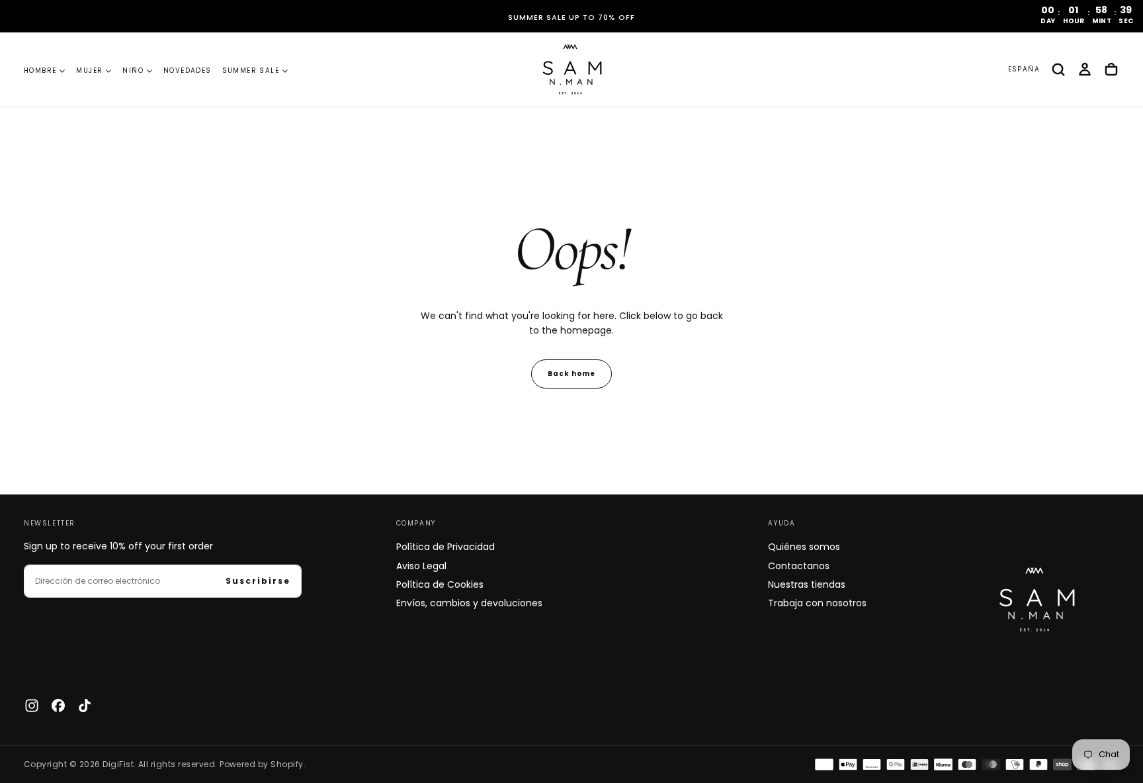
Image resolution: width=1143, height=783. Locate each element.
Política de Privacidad (445, 546)
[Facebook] (58, 706)
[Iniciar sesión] (1085, 69)
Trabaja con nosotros (817, 603)
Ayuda (781, 523)
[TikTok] (85, 706)
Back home (571, 374)
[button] (1024, 70)
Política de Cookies (440, 584)
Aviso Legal (421, 566)
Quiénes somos (804, 546)
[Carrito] (1111, 69)
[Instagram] (32, 706)
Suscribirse (258, 580)
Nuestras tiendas (806, 584)
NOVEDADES (187, 70)
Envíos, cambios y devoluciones (469, 603)
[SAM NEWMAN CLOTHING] (1033, 596)
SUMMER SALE (250, 70)
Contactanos (798, 566)
